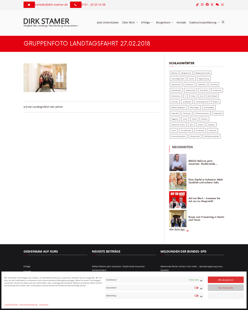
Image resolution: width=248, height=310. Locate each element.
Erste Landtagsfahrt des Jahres (44, 106)
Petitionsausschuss (202, 113)
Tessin (174, 130)
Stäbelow (211, 125)
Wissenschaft (195, 136)
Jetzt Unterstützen (108, 22)
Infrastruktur (176, 96)
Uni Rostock (200, 130)
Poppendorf (218, 113)
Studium (201, 125)
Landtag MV (187, 102)
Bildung (174, 73)
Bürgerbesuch (186, 73)
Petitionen (187, 113)
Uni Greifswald (186, 130)
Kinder (193, 96)
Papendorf (175, 113)
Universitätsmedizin (179, 136)
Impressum (44, 304)
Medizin (216, 102)
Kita (201, 96)
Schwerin (204, 119)
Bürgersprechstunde (202, 73)
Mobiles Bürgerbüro (178, 107)
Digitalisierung (204, 79)
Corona (191, 79)
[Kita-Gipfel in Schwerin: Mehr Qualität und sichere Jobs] (177, 181)
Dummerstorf (176, 84)
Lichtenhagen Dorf (202, 102)
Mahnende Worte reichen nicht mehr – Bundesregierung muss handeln (192, 268)
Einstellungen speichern (226, 295)
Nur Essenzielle (225, 287)
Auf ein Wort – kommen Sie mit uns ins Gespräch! (204, 200)
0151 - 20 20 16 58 (93, 4)
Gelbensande (190, 90)
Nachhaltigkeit (209, 107)
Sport (191, 125)
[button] (136, 22)
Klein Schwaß (212, 96)
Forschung (213, 84)
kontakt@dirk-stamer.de (51, 4)
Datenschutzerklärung (28, 304)
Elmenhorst (189, 84)
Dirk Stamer (46, 21)
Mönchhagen (194, 107)
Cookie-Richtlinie (11, 304)
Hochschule (217, 90)
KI (185, 96)
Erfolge (145, 22)
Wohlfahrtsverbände (211, 136)
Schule (194, 119)
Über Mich (128, 22)
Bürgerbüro (163, 22)
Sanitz (185, 119)
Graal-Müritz (204, 90)
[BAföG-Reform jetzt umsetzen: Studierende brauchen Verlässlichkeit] (177, 162)
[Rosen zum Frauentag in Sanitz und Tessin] (177, 218)
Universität (212, 130)
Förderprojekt (176, 90)
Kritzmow (175, 102)
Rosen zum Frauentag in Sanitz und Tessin (206, 218)
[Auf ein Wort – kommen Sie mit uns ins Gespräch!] (177, 199)
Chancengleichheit (178, 79)
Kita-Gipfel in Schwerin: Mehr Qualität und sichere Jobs (206, 181)
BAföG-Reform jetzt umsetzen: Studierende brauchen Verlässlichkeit (203, 162)
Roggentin (175, 119)
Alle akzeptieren (226, 279)
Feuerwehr (202, 84)
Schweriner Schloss (178, 125)
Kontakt (181, 22)
